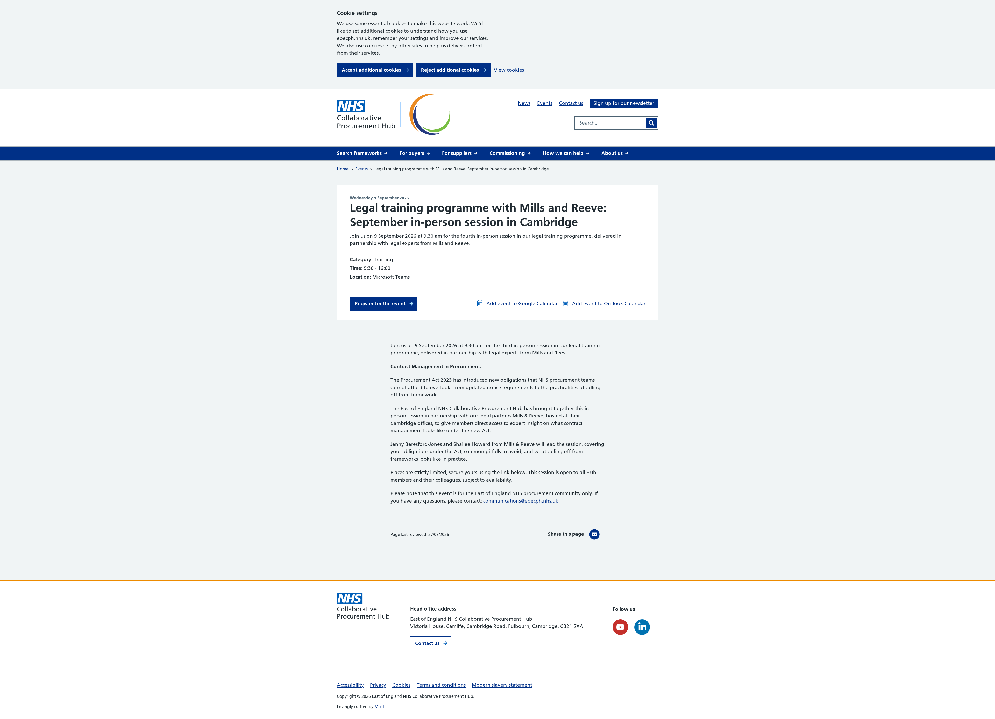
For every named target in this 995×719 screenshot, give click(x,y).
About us (612, 153)
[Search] (651, 123)
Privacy (378, 685)
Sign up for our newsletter (624, 103)
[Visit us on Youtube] (620, 627)
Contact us (571, 103)
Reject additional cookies (450, 70)
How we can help (563, 153)
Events (544, 103)
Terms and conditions (441, 685)
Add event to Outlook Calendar (608, 304)
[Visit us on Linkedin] (642, 627)
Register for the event (380, 304)
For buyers (412, 153)
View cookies (509, 70)
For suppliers (457, 153)
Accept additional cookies (371, 70)
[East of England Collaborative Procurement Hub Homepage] (395, 114)
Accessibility (350, 685)
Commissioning (507, 153)
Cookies (401, 685)
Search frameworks (359, 153)
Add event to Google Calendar (522, 304)
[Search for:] (610, 123)
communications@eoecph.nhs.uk (520, 501)
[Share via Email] (594, 534)
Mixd (379, 706)
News (524, 103)
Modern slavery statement (502, 685)
